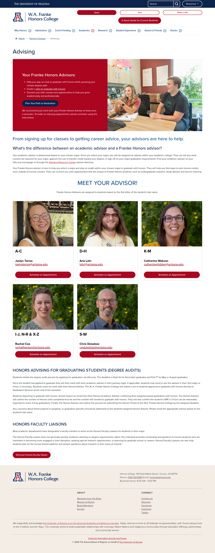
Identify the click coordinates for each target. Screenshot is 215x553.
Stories (173, 30)
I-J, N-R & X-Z (27, 334)
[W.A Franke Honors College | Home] (43, 17)
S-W (83, 334)
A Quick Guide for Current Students (140, 20)
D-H (83, 251)
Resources (191, 4)
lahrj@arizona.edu (91, 264)
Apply (96, 12)
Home (22, 38)
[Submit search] (177, 4)
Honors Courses (37, 38)
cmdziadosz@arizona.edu (96, 347)
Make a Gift (182, 12)
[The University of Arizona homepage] (32, 4)
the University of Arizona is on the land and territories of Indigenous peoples (81, 523)
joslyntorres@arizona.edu (31, 264)
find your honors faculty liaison (31, 454)
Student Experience (126, 30)
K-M (147, 251)
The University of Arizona (130, 542)
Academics (84, 30)
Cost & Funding (63, 30)
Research (103, 30)
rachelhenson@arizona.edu (32, 347)
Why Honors (20, 30)
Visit (140, 12)
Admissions (41, 30)
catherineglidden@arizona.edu (164, 264)
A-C (18, 251)
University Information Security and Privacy (107, 538)
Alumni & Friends (153, 30)
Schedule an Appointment (43, 274)
